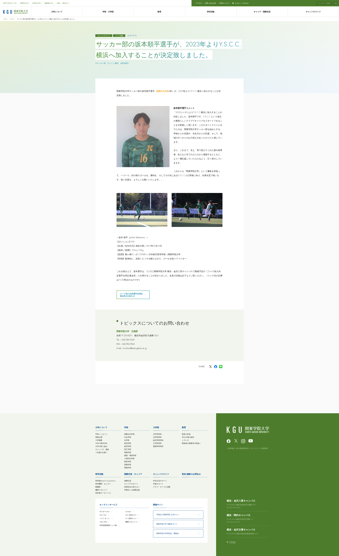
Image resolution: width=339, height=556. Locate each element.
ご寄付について (224, 3)
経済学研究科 (158, 440)
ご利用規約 (231, 448)
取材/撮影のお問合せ (191, 474)
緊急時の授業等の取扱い (191, 443)
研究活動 (210, 11)
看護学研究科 (158, 446)
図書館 (98, 487)
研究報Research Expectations (105, 481)
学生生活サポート (160, 481)
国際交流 (127, 481)
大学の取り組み (101, 446)
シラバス (185, 440)
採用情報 (264, 448)
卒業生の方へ (25, 3)
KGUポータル (105, 511)
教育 (159, 11)
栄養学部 (127, 464)
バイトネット (105, 518)
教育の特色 (186, 434)
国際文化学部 (163, 91)
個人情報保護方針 (242, 448)
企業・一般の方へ (63, 3)
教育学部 (127, 461)
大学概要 (98, 440)
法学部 (126, 440)
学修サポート (158, 484)
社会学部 (127, 437)
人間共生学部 (129, 458)
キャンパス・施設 (102, 449)
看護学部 (127, 467)
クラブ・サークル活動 (161, 487)
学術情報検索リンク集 (108, 525)
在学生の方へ (37, 3)
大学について (56, 11)
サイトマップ (255, 448)
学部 (126, 427)
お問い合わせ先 (210, 3)
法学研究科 (157, 437)
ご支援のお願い (101, 452)
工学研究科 (157, 443)
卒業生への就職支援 (132, 490)
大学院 (156, 427)
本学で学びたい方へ (10, 3)
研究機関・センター (103, 484)
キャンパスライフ (161, 474)
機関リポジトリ (101, 490)
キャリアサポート (131, 484)
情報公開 (98, 437)
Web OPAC (104, 522)
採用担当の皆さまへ (132, 487)
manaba (128, 511)
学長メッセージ (101, 434)
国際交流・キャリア (133, 474)
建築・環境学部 (130, 455)
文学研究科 (157, 434)
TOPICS (12, 19)
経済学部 (127, 443)
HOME (5, 19)
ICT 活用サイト (131, 518)
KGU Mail (103, 515)
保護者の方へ (49, 3)
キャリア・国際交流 (262, 11)
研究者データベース (103, 493)
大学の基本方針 (101, 443)
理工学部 (127, 449)
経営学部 (127, 446)
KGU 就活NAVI (130, 515)
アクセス (199, 3)
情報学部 (127, 452)
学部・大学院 (108, 11)
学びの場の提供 (188, 437)
